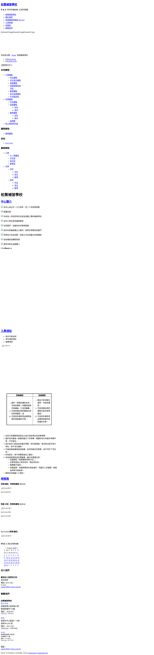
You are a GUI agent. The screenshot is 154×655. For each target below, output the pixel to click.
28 (16, 563)
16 (5, 560)
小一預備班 (14, 156)
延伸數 (12, 121)
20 (14, 560)
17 (7, 560)
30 (5, 565)
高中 (16, 110)
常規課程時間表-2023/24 (14, 20)
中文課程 (13, 78)
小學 (7, 153)
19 (12, 560)
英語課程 (13, 83)
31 (7, 565)
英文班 (12, 161)
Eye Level (9, 143)
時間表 (5, 478)
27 (14, 563)
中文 (16, 172)
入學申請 (9, 23)
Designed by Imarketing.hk (38, 653)
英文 (16, 175)
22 (18, 560)
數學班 (12, 164)
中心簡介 (6, 201)
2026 (14, 548)
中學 (7, 166)
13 (14, 558)
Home (14, 55)
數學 (16, 177)
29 (18, 563)
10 (7, 558)
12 (12, 558)
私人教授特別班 (11, 124)
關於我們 (9, 17)
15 (18, 558)
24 (7, 563)
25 (9, 563)
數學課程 (13, 91)
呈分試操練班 (15, 94)
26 (12, 563)
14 (16, 558)
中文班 (12, 158)
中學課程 (9, 99)
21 (16, 560)
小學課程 (9, 75)
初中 (16, 107)
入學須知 (6, 331)
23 (5, 563)
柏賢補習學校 (9, 4)
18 (9, 560)
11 (9, 558)
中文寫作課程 (15, 80)
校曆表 (8, 25)
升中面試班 (14, 97)
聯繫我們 (9, 28)
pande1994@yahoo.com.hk (11, 587)
